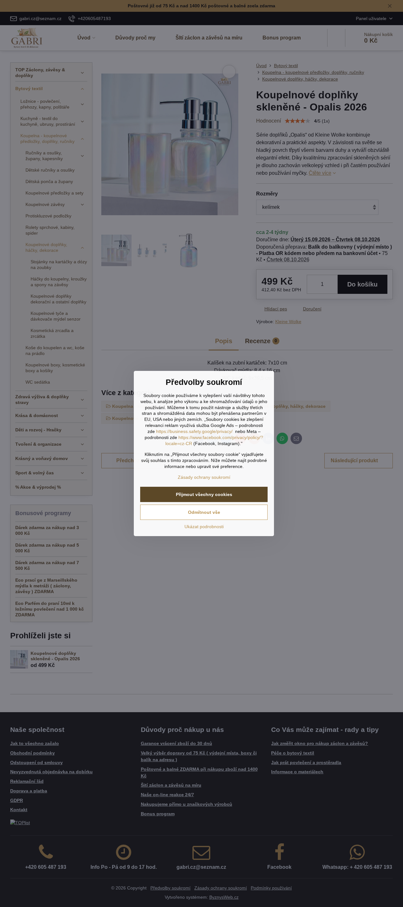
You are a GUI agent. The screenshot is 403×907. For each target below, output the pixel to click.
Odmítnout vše (204, 512)
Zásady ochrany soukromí (204, 477)
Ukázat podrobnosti (204, 526)
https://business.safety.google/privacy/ (194, 431)
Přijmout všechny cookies (204, 494)
